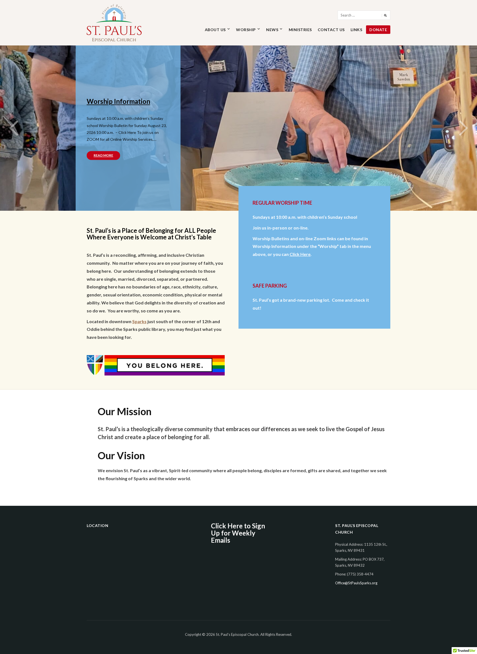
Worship (246, 29)
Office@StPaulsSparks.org (356, 583)
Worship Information (118, 101)
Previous (14, 128)
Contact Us (331, 29)
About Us (215, 29)
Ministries (300, 29)
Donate (378, 29)
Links (356, 29)
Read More (103, 155)
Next (463, 128)
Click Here (300, 254)
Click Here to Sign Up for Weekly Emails (238, 533)
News (272, 29)
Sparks (139, 321)
